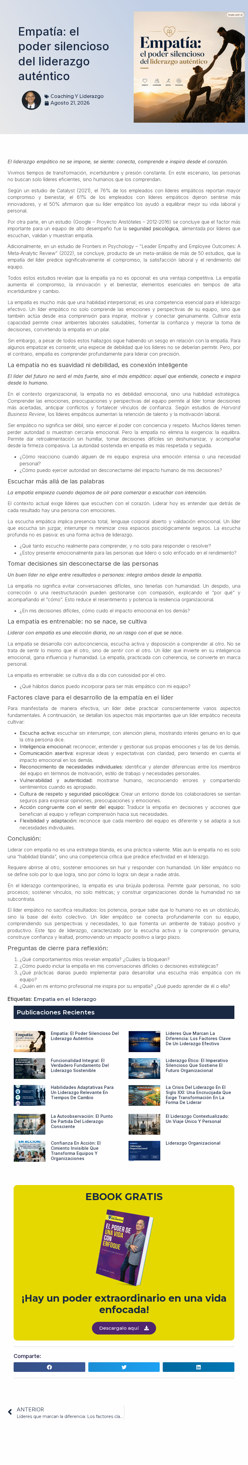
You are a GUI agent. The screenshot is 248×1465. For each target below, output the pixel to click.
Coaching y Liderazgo (77, 96)
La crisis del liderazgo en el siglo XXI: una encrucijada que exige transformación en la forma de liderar (198, 1095)
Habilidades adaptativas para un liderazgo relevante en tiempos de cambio (82, 1092)
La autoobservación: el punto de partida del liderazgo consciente (82, 1121)
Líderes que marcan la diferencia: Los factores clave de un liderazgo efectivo (198, 1038)
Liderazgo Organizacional (193, 1143)
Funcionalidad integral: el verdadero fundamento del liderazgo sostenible (80, 1065)
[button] (49, 1367)
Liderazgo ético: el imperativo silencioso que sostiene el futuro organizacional (197, 1065)
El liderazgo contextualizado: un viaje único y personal (197, 1119)
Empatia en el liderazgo (65, 999)
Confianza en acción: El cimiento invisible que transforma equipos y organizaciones (76, 1150)
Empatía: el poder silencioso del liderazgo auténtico (85, 1036)
